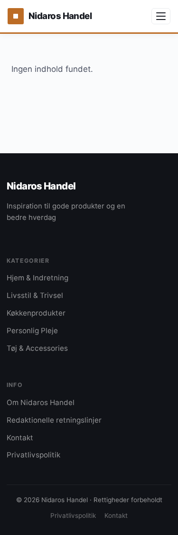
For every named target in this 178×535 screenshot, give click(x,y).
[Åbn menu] (160, 16)
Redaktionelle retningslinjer (54, 420)
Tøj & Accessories (37, 348)
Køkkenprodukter (36, 312)
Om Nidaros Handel (41, 402)
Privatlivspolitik (33, 454)
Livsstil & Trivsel (35, 295)
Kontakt (20, 437)
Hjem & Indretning (37, 277)
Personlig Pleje (32, 330)
